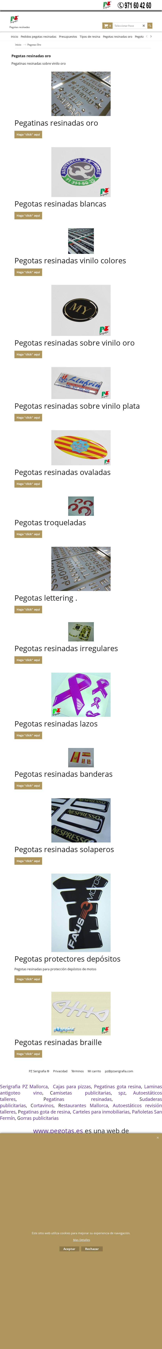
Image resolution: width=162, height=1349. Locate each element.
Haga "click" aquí (28, 134)
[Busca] (149, 26)
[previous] (147, 36)
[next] (151, 36)
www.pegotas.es (58, 1130)
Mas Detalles (81, 1240)
